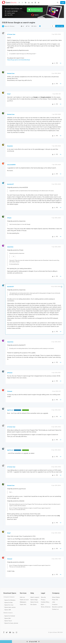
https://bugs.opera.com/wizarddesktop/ (18, 59)
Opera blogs (34, 599)
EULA (42, 604)
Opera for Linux (8, 605)
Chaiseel (9, 391)
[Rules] (35, 2)
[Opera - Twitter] (6, 632)
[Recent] (22, 2)
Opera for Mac (8, 602)
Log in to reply (59, 26)
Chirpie (9, 217)
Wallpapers (23, 602)
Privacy (43, 599)
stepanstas (10, 246)
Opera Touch (8, 620)
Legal (43, 593)
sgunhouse (10, 410)
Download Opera (36, 10)
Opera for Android (9, 616)
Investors (54, 604)
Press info (55, 599)
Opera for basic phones (11, 623)
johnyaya (9, 372)
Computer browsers (8, 597)
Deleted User (11, 73)
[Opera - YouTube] (10, 632)
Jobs (53, 602)
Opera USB (7, 609)
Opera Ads (23, 604)
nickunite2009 (11, 164)
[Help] (38, 2)
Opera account (24, 599)
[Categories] (19, 2)
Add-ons (22, 597)
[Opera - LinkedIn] (13, 632)
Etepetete (10, 146)
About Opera (56, 597)
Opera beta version (10, 607)
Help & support (34, 597)
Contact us (55, 609)
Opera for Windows (9, 26)
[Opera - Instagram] (16, 632)
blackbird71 (10, 184)
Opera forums (34, 602)
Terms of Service (45, 607)
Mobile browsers (8, 612)
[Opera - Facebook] (4, 632)
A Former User (11, 34)
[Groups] (32, 2)
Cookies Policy (45, 602)
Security (43, 597)
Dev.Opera (33, 604)
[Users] (29, 2)
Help (32, 593)
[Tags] (25, 2)
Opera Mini (7, 618)
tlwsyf (8, 94)
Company (55, 593)
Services (23, 593)
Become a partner (57, 607)
